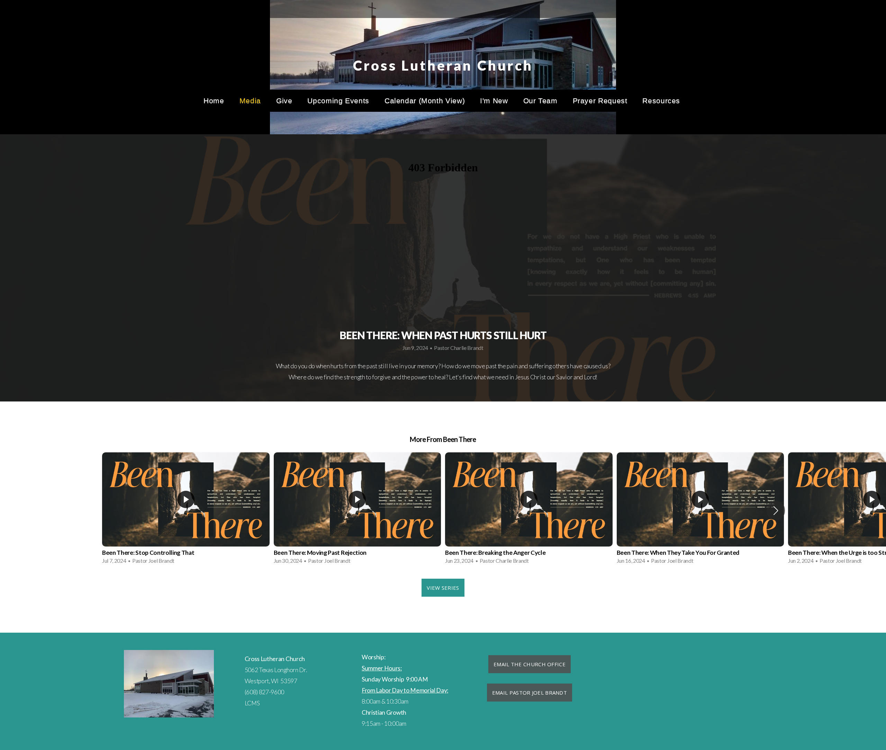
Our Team (540, 101)
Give (284, 101)
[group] (186, 510)
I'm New (494, 101)
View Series (443, 587)
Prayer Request (600, 101)
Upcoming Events (338, 101)
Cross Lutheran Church (443, 65)
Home (214, 101)
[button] (775, 510)
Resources (662, 101)
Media (250, 101)
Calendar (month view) (425, 101)
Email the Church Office (530, 664)
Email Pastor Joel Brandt (529, 692)
